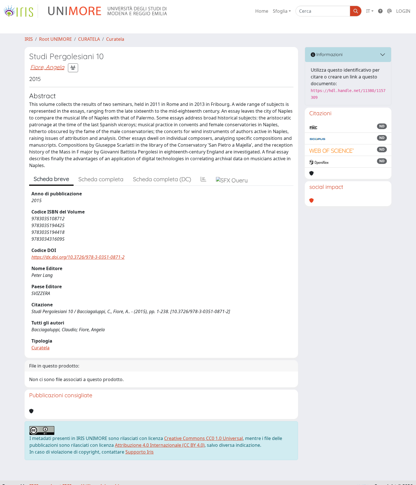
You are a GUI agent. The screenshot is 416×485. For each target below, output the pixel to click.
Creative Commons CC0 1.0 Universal (203, 438)
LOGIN (403, 11)
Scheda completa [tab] (100, 179)
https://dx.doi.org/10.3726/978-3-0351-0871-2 (78, 257)
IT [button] (368, 11)
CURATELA (89, 39)
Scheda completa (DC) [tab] (162, 179)
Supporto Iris (139, 452)
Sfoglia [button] (280, 11)
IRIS (29, 39)
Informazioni (328, 54)
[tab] (203, 179)
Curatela (115, 39)
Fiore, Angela (47, 66)
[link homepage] (20, 11)
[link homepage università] (107, 11)
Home (261, 11)
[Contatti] (389, 11)
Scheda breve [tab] (51, 178)
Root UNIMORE (55, 39)
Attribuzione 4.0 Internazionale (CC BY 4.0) (160, 445)
